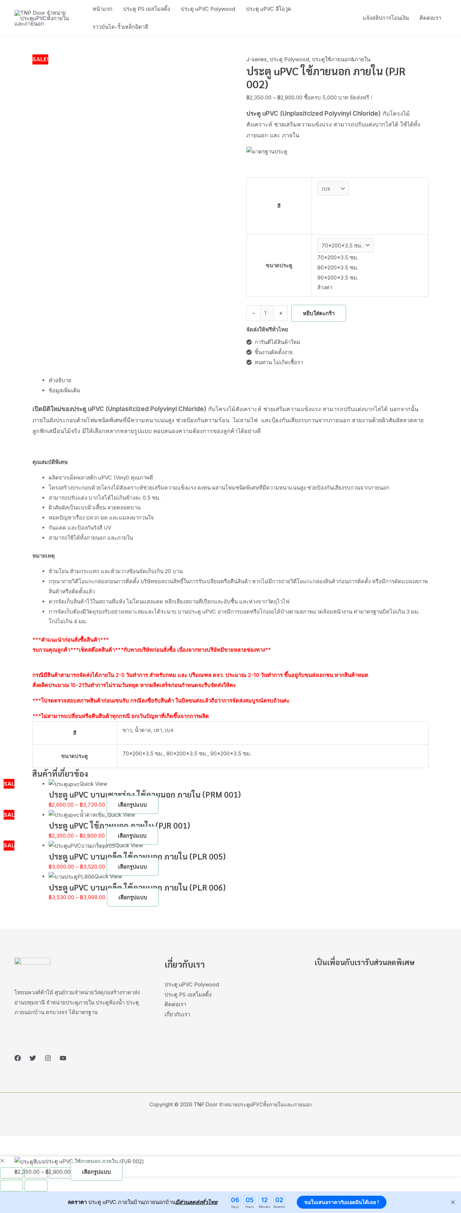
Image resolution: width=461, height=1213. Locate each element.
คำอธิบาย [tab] (60, 380)
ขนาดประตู (279, 265)
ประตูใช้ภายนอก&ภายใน (341, 59)
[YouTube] (63, 1058)
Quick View (93, 783)
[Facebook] (17, 1058)
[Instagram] (48, 1058)
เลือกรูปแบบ (132, 804)
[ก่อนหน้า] (11, 1185)
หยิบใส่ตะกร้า (319, 313)
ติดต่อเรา (175, 1004)
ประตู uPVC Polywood (192, 984)
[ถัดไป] (36, 1185)
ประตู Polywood (289, 59)
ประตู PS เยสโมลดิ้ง (188, 994)
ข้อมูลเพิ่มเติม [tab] (64, 390)
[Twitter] (33, 1058)
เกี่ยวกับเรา (177, 1014)
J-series (256, 59)
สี (279, 205)
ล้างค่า (324, 287)
